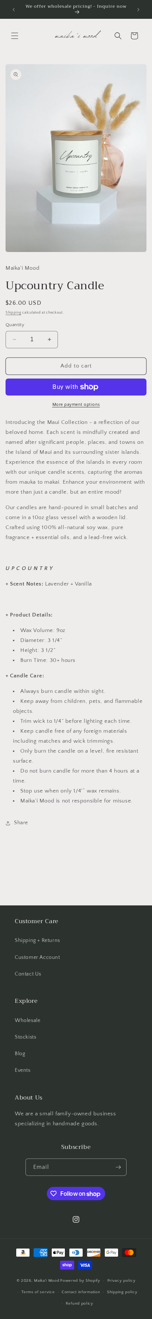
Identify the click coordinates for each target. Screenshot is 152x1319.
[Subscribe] (118, 1167)
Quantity (15, 324)
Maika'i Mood (46, 1280)
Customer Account (37, 957)
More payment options (76, 404)
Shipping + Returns (37, 940)
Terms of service (38, 1292)
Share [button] (21, 823)
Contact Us (28, 974)
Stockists (25, 1037)
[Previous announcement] (14, 9)
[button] (15, 36)
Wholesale (27, 1020)
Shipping (13, 313)
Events (23, 1070)
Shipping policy (122, 1292)
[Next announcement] (138, 9)
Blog (20, 1054)
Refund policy (79, 1303)
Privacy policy (121, 1280)
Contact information (81, 1292)
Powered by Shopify (80, 1280)
